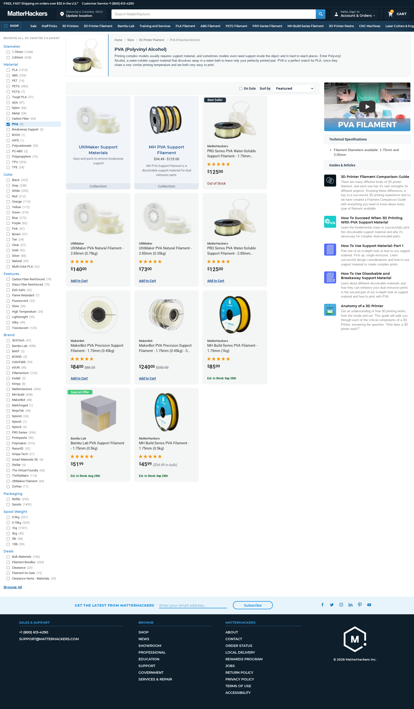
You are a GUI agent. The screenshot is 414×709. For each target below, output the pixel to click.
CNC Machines (369, 26)
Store (130, 40)
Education (148, 659)
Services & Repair (155, 679)
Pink (18, 228)
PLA (20, 70)
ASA (18, 102)
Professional (152, 652)
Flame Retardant (26, 295)
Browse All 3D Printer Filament (32, 38)
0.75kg (21, 522)
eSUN (19, 367)
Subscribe (253, 605)
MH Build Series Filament (306, 26)
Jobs (230, 666)
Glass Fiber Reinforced (31, 284)
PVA (17, 124)
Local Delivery (240, 652)
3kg (18, 533)
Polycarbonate (25, 145)
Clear (19, 244)
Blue (19, 217)
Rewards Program (244, 659)
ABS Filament (210, 26)
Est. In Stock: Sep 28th (221, 378)
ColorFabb (22, 362)
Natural (20, 261)
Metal (19, 113)
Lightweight (23, 317)
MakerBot (22, 400)
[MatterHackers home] (28, 14)
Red (19, 196)
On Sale (250, 88)
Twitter (332, 605)
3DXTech (21, 340)
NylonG (20, 416)
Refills (20, 499)
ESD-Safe (22, 290)
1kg (19, 528)
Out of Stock (216, 183)
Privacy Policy (239, 679)
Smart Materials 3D (27, 459)
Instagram (341, 605)
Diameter (12, 46)
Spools (22, 504)
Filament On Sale (27, 573)
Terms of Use (238, 686)
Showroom (149, 646)
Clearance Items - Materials (34, 578)
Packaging (13, 493)
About (231, 632)
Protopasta (23, 437)
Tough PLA (23, 97)
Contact (233, 639)
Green (20, 212)
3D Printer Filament (98, 26)
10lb (18, 544)
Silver (19, 255)
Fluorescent (23, 300)
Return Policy (239, 672)
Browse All (13, 587)
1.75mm (22, 52)
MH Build (22, 394)
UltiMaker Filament (28, 481)
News (143, 639)
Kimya (19, 383)
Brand (9, 335)
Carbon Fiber (24, 118)
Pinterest (360, 605)
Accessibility (238, 693)
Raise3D (21, 448)
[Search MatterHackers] (320, 14)
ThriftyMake (24, 475)
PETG (20, 86)
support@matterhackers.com (49, 639)
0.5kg (20, 517)
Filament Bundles (28, 562)
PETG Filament (236, 26)
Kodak (19, 378)
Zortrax (20, 486)
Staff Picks (49, 26)
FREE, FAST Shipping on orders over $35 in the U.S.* (41, 3)
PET (18, 80)
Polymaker (23, 443)
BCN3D (19, 356)
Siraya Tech (23, 454)
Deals (8, 551)
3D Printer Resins (341, 26)
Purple (20, 223)
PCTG (18, 91)
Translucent (24, 327)
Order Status (238, 646)
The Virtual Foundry (28, 470)
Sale (33, 26)
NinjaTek (21, 410)
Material (11, 64)
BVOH (18, 135)
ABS (19, 75)
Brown (20, 234)
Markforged (22, 405)
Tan (18, 239)
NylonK (19, 421)
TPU (19, 162)
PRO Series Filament (267, 26)
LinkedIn (350, 605)
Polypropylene (25, 156)
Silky (18, 322)
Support (146, 666)
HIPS (18, 140)
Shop (143, 632)
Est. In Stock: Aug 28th (85, 476)
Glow (19, 306)
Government (150, 672)
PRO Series (24, 432)
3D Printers (70, 26)
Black (20, 180)
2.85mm (22, 57)
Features (11, 273)
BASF (18, 351)
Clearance (22, 567)
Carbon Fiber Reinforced (32, 279)
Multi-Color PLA (26, 266)
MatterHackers (26, 389)
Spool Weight (15, 512)
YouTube (369, 605)
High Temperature (27, 311)
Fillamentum (24, 373)
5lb (17, 538)
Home (118, 40)
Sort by (265, 88)
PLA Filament (185, 26)
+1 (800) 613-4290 (121, 3)
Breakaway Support (28, 129)
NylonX (19, 427)
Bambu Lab (126, 26)
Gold (18, 250)
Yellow (21, 207)
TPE (18, 167)
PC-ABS (20, 151)
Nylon (19, 108)
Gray (19, 185)
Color (8, 174)
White (20, 191)
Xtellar (19, 465)
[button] (81, 14)
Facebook (322, 605)
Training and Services (155, 26)
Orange (21, 201)
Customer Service (95, 3)
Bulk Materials (26, 556)
